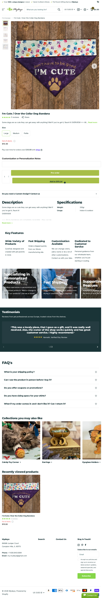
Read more (92, 122)
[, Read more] (79, 9)
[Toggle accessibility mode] (98, 2)
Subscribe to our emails (87, 550)
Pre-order (55, 173)
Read (6, 223)
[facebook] (85, 545)
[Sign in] (86, 9)
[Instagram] (79, 545)
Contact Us (61, 539)
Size (4, 128)
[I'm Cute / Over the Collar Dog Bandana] (21, 494)
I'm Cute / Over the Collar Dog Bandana (18, 516)
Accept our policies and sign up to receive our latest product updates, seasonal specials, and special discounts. (89, 565)
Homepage (6, 18)
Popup (14, 141)
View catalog (3, 10)
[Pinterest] (82, 545)
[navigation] (5, 23)
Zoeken (59, 9)
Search (41, 539)
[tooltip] (65, 182)
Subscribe (86, 576)
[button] (9, 173)
